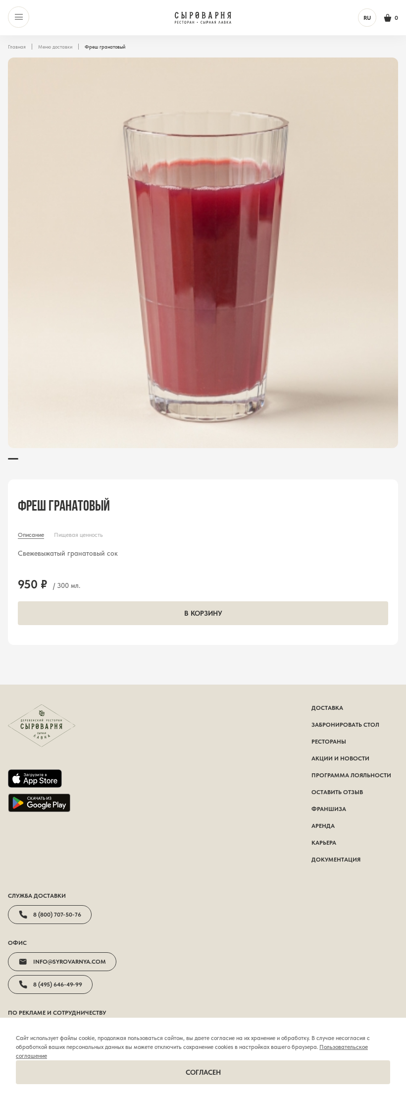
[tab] (31, 535)
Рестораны (328, 741)
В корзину (203, 613)
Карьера (323, 842)
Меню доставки (55, 47)
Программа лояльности (351, 775)
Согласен (203, 1072)
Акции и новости (340, 758)
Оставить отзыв (337, 792)
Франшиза (328, 809)
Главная (17, 47)
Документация (335, 859)
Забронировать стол (345, 724)
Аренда (323, 825)
